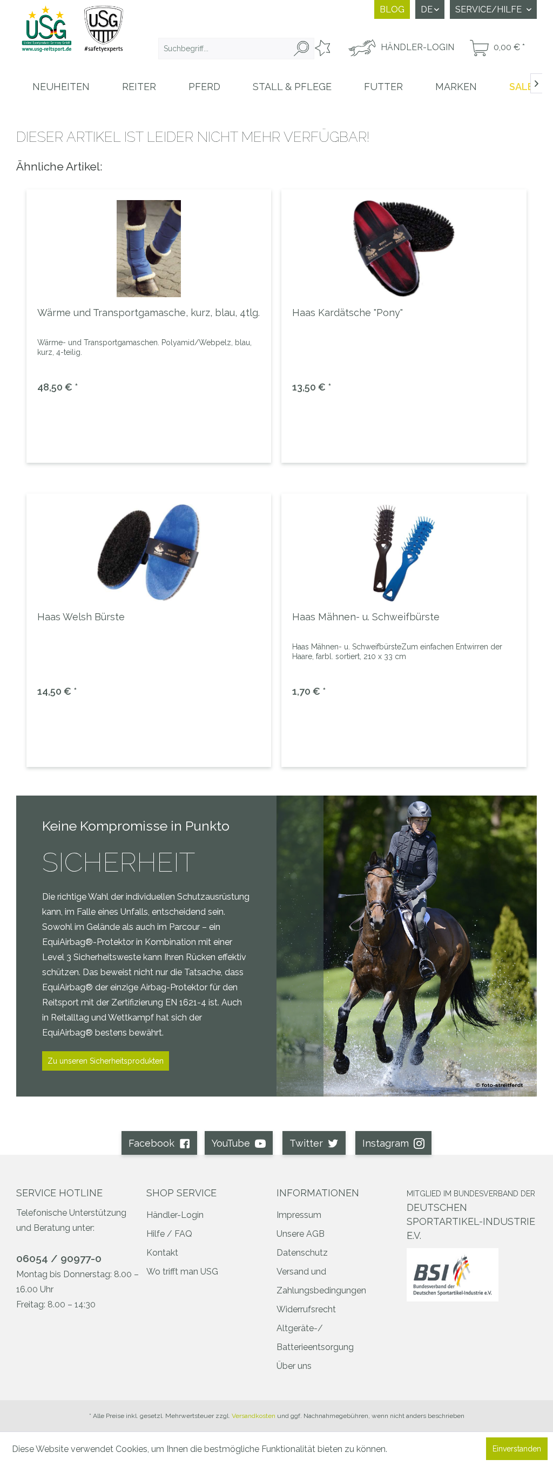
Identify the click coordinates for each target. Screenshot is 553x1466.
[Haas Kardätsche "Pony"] (403, 248)
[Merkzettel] (321, 48)
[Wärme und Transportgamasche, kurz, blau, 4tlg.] (148, 248)
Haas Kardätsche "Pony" (347, 312)
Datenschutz (302, 1253)
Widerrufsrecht (306, 1309)
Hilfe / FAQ (169, 1234)
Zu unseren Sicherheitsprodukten (106, 1061)
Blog (392, 9)
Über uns (294, 1366)
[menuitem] (236, 48)
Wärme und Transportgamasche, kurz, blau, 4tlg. (148, 312)
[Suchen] (301, 48)
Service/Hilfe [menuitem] (489, 9)
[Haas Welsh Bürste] (148, 552)
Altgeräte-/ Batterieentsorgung (315, 1337)
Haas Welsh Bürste (81, 616)
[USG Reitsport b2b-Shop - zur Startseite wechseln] (73, 35)
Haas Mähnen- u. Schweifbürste (366, 616)
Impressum (298, 1215)
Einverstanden (517, 1448)
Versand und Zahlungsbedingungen (321, 1281)
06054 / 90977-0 (59, 1258)
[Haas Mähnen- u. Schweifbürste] (403, 552)
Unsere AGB (300, 1234)
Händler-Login (175, 1215)
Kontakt (162, 1253)
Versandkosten (253, 1416)
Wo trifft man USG (182, 1271)
